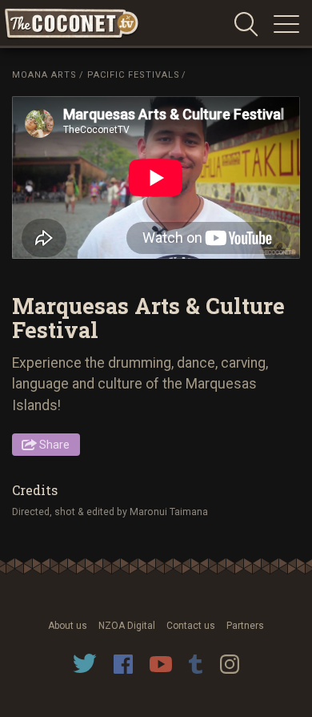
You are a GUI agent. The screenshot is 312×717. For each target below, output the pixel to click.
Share (54, 444)
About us (67, 625)
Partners (245, 625)
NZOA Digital (126, 625)
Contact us (190, 625)
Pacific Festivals (133, 75)
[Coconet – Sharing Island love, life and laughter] (72, 24)
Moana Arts (44, 75)
